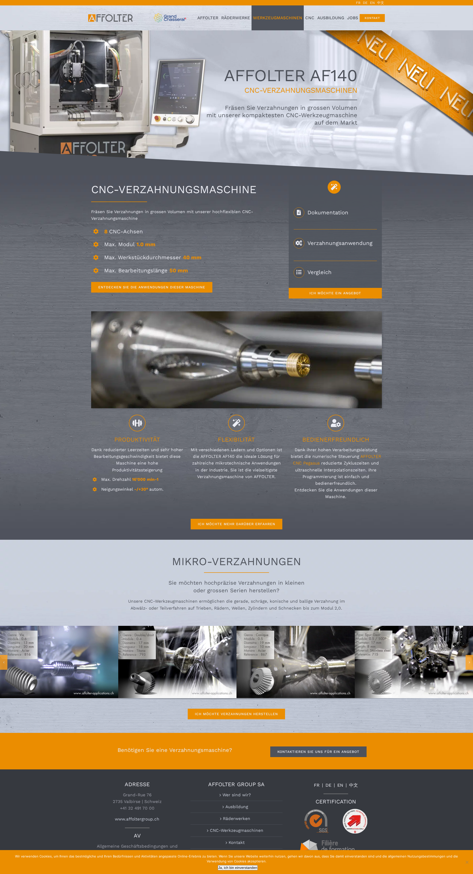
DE (328, 785)
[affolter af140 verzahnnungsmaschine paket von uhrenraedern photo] (236, 313)
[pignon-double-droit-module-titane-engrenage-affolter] (414, 628)
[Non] (466, 862)
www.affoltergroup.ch (137, 819)
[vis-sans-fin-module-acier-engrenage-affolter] (295, 628)
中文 (353, 785)
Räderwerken (236, 818)
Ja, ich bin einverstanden (237, 868)
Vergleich (319, 272)
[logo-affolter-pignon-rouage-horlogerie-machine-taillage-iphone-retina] (110, 16)
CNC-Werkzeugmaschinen (236, 830)
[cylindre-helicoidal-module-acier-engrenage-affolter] (177, 628)
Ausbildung (236, 806)
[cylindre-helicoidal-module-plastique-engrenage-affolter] (59, 628)
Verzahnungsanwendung (339, 243)
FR (317, 785)
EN (340, 785)
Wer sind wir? (236, 794)
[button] (3, 662)
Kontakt (237, 842)
